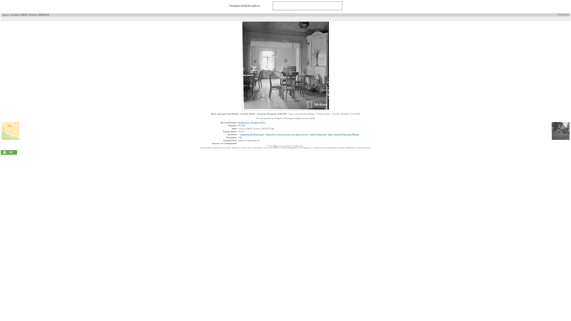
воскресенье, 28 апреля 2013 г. (252, 123)
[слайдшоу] (11, 19)
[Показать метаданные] (17, 19)
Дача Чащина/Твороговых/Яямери (343, 134)
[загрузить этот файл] (23, 19)
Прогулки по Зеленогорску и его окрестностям (287, 134)
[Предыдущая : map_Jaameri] (561, 19)
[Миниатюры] (554, 19)
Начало (5, 15)
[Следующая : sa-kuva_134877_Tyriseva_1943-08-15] (567, 19)
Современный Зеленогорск (252, 134)
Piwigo (275, 146)
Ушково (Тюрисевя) (318, 134)
